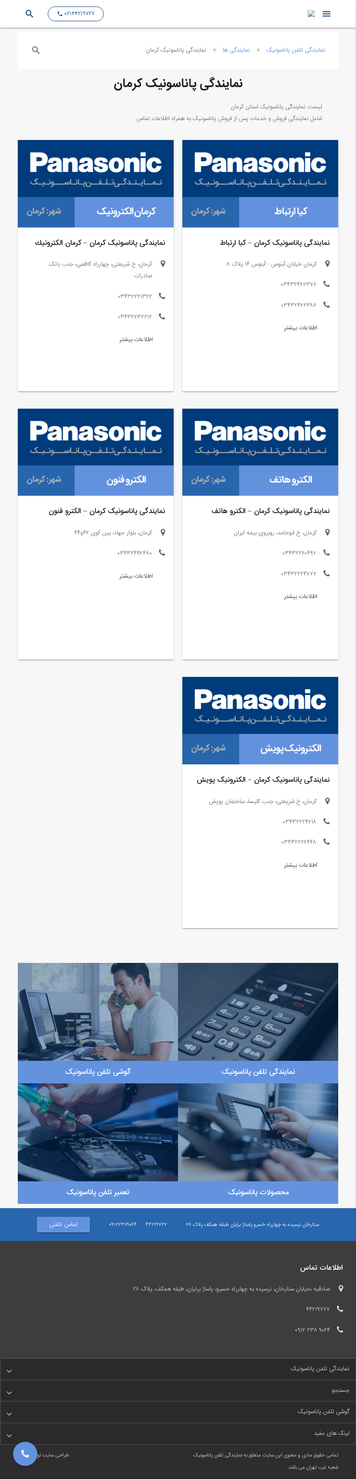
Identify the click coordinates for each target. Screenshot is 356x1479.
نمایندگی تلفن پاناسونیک (296, 50)
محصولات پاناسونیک (258, 1192)
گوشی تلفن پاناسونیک (98, 1072)
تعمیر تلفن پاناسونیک (97, 1192)
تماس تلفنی (63, 1224)
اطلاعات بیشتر (300, 328)
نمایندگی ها (236, 50)
